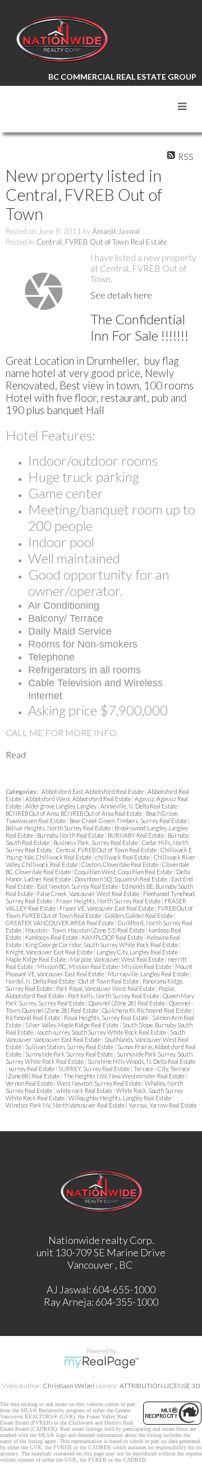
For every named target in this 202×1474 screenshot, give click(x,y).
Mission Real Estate (147, 966)
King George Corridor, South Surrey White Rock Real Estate (102, 944)
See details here (121, 295)
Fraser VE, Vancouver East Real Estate (107, 908)
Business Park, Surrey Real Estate (96, 842)
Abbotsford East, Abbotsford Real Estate (93, 791)
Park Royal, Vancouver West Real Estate (106, 988)
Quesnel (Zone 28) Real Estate (127, 1003)
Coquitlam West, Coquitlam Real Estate (124, 871)
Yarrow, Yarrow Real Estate (162, 1105)
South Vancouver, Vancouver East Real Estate (95, 1035)
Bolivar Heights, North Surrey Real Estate (59, 828)
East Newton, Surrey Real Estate (78, 886)
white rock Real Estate (84, 1090)
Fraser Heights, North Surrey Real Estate (109, 900)
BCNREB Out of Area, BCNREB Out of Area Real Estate (74, 813)
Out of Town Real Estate (109, 981)
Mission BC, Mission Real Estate (78, 966)
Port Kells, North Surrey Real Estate (114, 995)
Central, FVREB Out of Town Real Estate (101, 241)
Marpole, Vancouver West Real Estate (117, 959)
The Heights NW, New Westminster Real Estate (124, 1076)
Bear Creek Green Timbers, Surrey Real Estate (129, 820)
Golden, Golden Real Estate (139, 915)
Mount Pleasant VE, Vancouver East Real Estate (99, 970)
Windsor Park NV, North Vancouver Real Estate (66, 1105)
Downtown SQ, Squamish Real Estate (121, 879)
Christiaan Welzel (68, 1385)
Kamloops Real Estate (52, 937)
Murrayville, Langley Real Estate (149, 973)
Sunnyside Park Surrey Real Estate (69, 1054)
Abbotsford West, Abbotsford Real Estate (78, 798)
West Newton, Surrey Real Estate (99, 1083)
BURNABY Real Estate (136, 835)
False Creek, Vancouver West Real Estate (88, 893)
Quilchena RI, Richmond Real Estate (147, 1010)
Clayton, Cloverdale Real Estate (120, 864)
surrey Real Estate (32, 1068)
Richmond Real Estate (33, 1017)
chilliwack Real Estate (123, 857)
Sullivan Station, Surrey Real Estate (69, 1046)
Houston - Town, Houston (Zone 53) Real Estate (85, 930)
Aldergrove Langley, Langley (61, 806)
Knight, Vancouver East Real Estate (50, 952)
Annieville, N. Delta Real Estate (139, 806)
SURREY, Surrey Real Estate (94, 1068)
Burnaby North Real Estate (71, 835)
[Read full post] (44, 291)
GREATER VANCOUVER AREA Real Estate (60, 922)
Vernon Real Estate (30, 1083)
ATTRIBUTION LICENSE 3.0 (160, 1385)
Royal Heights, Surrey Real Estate (106, 1017)
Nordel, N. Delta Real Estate (41, 981)
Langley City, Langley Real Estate (138, 952)
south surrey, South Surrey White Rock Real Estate (102, 1032)
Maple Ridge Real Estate (36, 959)
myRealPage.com (101, 1362)
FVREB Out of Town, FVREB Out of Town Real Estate (99, 911)
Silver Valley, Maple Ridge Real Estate (72, 1024)
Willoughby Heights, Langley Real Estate (120, 1097)
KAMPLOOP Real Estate (113, 937)
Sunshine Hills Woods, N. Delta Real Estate (141, 1061)
